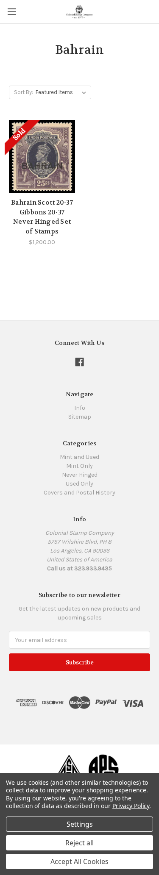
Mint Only (79, 465)
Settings (80, 824)
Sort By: (23, 92)
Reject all (79, 842)
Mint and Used (79, 457)
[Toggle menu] (11, 11)
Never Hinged (80, 474)
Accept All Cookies (79, 861)
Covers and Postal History (79, 492)
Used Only (79, 483)
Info (79, 407)
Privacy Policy (130, 806)
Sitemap (79, 416)
